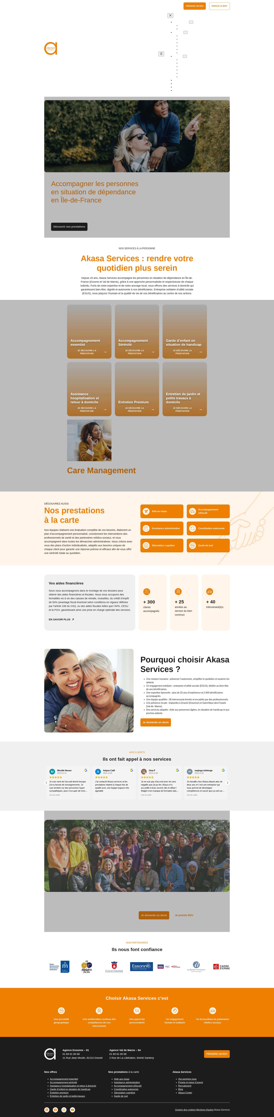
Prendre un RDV (195, 6)
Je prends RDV (184, 915)
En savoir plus (59, 619)
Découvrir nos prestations (69, 226)
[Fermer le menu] (170, 15)
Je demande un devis (156, 722)
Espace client (219, 6)
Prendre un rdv (216, 1054)
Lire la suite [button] (100, 795)
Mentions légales (204, 1110)
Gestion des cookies (185, 1110)
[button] (46, 783)
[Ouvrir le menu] (161, 54)
